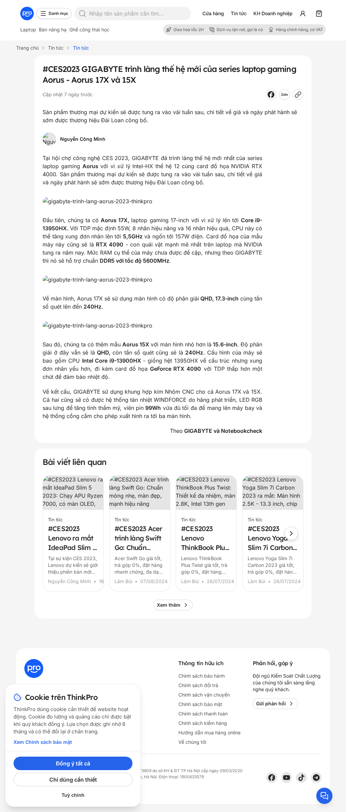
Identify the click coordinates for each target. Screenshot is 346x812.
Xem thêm (168, 605)
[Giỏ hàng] (319, 13)
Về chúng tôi (192, 742)
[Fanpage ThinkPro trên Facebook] (271, 777)
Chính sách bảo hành (201, 676)
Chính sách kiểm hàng (202, 723)
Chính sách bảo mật (200, 704)
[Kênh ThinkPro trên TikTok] (301, 777)
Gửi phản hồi (271, 703)
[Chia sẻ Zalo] (284, 94)
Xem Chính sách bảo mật (43, 742)
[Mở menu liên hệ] (324, 796)
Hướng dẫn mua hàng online (209, 732)
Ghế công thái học (89, 29)
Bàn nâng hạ (53, 29)
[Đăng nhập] (303, 13)
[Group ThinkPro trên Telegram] (316, 777)
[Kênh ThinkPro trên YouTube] (286, 777)
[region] (173, 533)
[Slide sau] (291, 533)
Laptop (28, 29)
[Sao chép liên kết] (298, 94)
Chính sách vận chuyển (204, 695)
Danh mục (58, 13)
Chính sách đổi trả (198, 685)
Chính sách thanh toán (203, 713)
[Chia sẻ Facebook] (271, 94)
